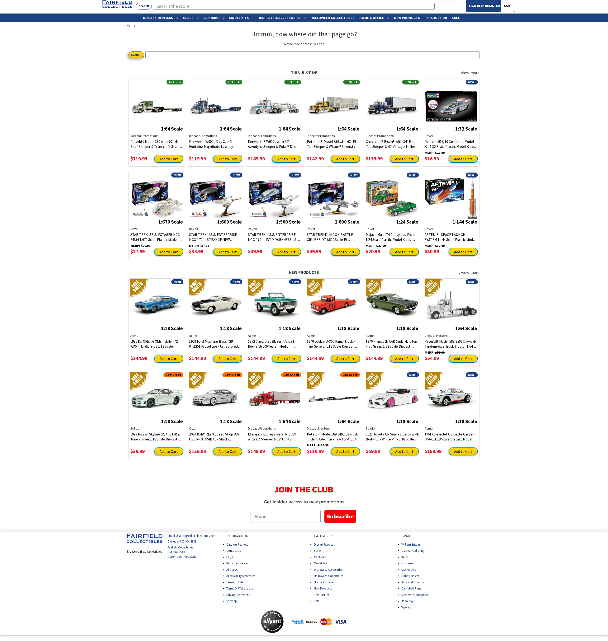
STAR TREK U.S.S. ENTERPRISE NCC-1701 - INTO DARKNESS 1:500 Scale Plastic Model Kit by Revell (274, 237)
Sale (456, 17)
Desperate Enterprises (414, 595)
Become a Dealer (237, 563)
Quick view (156, 102)
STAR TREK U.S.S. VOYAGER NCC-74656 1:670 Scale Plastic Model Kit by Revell (156, 237)
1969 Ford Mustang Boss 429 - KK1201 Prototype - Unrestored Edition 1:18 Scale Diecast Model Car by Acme (213, 344)
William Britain (410, 544)
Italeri (404, 557)
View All (406, 607)
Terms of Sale (234, 582)
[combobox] (294, 6)
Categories (323, 536)
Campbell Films (411, 588)
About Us (232, 569)
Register (492, 6)
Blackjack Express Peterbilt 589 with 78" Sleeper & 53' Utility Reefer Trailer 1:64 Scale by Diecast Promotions (272, 437)
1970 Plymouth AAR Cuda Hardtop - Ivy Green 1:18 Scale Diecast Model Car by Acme (391, 344)
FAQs (229, 557)
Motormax (408, 563)
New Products (407, 17)
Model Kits (239, 17)
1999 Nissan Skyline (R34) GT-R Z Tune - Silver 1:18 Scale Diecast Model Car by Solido (155, 437)
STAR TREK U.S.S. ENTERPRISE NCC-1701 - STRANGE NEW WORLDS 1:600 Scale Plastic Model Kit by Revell (215, 237)
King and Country (412, 582)
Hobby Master (410, 576)
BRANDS (407, 536)
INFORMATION (237, 536)
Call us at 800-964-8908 (181, 541)
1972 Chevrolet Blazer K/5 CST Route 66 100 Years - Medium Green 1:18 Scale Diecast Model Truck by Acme (272, 344)
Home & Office (372, 17)
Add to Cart (169, 158)
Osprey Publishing (412, 551)
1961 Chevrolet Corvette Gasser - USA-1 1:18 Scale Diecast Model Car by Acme (450, 437)
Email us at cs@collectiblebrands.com (191, 536)
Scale (188, 17)
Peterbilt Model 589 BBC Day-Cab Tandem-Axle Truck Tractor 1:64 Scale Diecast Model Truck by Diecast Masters (450, 344)
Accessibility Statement (240, 576)
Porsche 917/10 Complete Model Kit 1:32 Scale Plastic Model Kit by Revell (450, 144)
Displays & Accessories (280, 17)
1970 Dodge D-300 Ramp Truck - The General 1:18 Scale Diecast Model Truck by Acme (331, 344)
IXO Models (408, 569)
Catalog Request (237, 544)
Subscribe (340, 516)
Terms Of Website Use (239, 588)
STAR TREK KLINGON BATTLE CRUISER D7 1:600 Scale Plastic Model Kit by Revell (330, 237)
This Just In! (436, 17)
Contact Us (233, 551)
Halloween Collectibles (332, 17)
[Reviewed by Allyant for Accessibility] (272, 622)
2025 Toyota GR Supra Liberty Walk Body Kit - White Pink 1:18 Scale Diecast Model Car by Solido (392, 437)
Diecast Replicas (158, 17)
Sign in (474, 6)
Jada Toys (407, 601)
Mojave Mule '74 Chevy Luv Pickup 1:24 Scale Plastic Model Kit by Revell (392, 237)
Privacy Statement (238, 595)
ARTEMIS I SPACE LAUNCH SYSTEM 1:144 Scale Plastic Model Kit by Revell (450, 237)
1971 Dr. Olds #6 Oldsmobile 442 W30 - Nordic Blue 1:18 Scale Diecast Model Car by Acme (154, 344)
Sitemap (231, 601)
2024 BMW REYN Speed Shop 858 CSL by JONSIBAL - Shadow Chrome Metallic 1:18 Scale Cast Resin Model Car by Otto (214, 437)
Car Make (211, 17)
